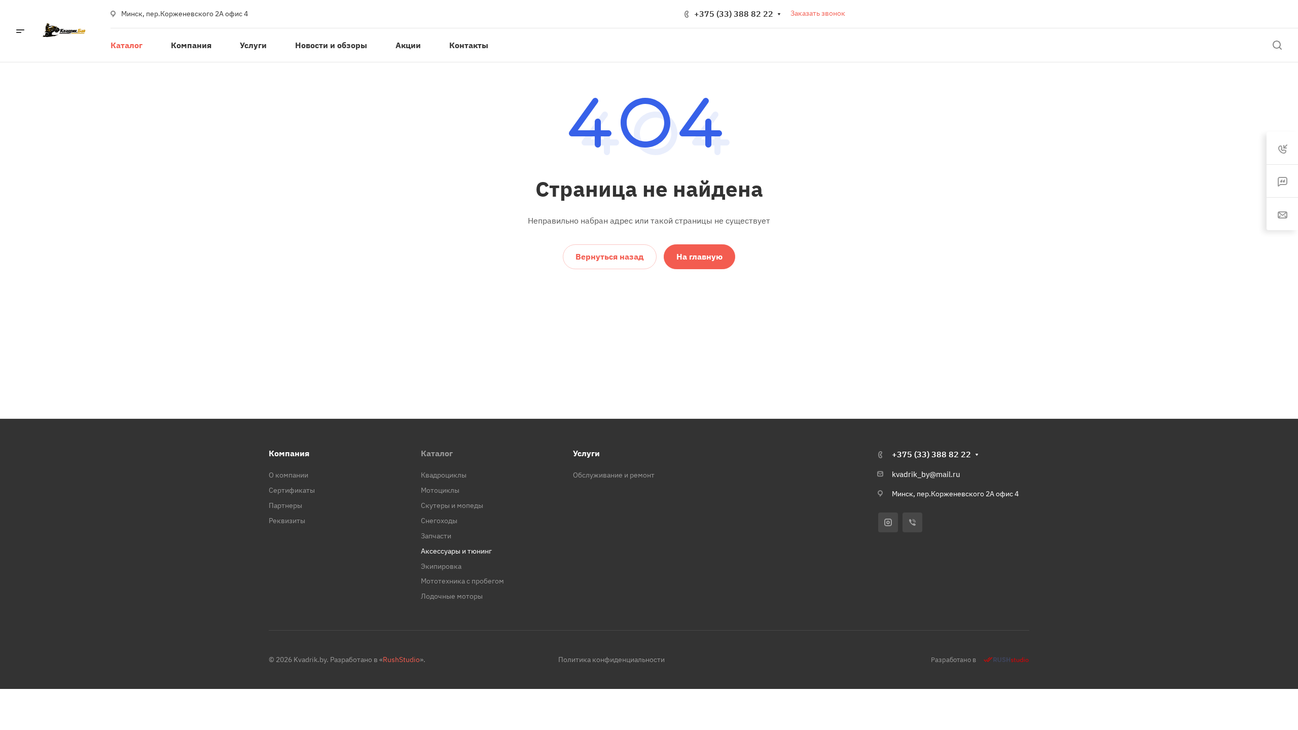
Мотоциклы (440, 490)
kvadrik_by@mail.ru (926, 474)
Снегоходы (439, 520)
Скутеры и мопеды (452, 505)
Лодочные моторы (452, 596)
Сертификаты (292, 490)
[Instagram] (888, 522)
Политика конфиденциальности (611, 659)
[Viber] (912, 522)
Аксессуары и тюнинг (456, 551)
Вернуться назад (609, 256)
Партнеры (285, 505)
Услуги (586, 453)
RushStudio (401, 659)
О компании (288, 475)
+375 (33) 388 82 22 (733, 14)
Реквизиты (287, 520)
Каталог (437, 453)
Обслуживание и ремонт (614, 475)
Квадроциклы (443, 475)
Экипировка (441, 566)
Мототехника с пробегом (462, 581)
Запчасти (436, 535)
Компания (289, 453)
